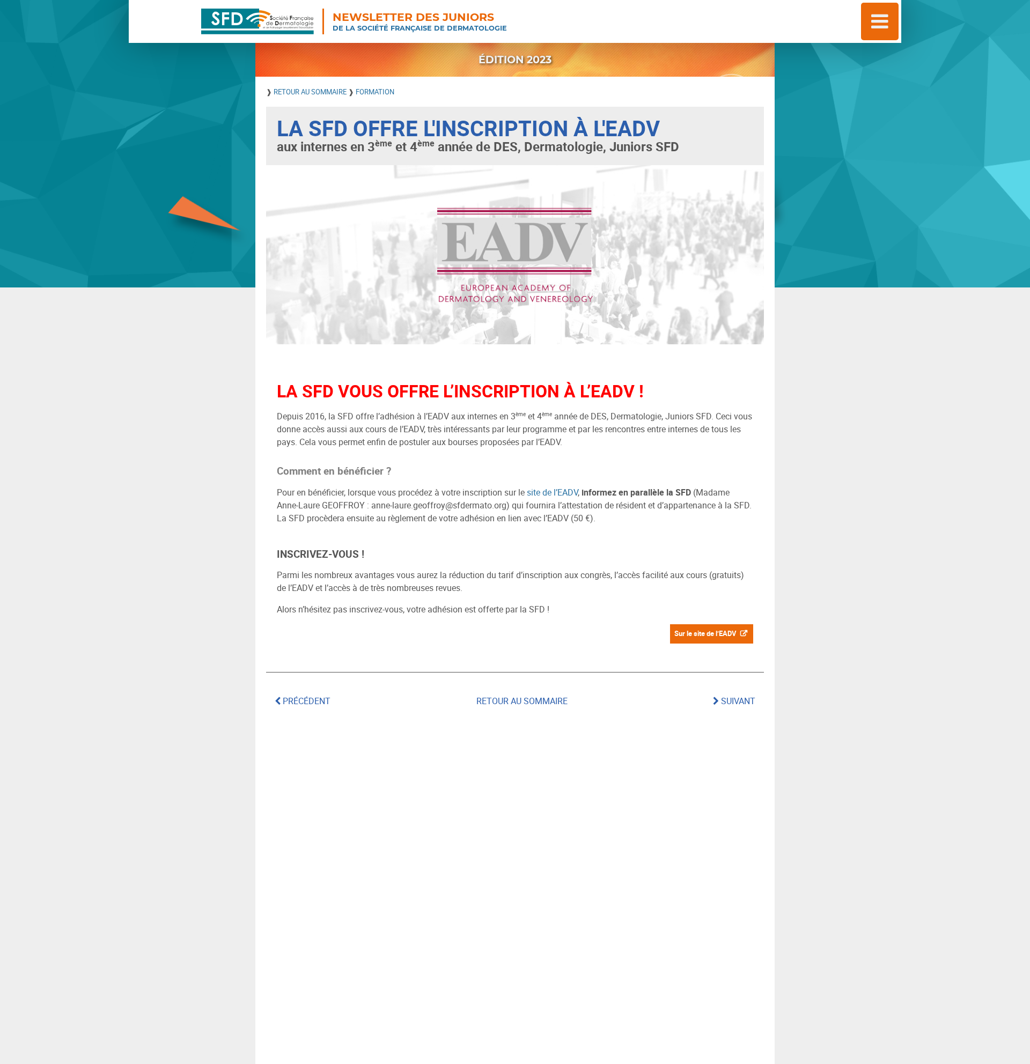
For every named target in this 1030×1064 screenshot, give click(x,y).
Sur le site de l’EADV (705, 633)
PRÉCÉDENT (305, 701)
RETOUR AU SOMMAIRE (311, 92)
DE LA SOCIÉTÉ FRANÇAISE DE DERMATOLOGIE (420, 21)
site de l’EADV (552, 492)
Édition (515, 59)
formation (375, 92)
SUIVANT (737, 701)
